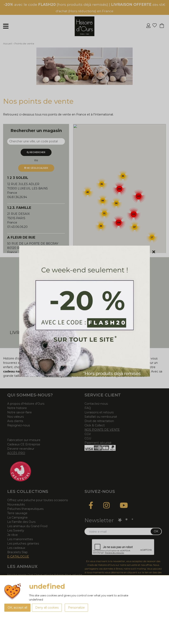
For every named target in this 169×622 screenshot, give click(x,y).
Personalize (76, 607)
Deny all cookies (47, 607)
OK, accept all (17, 607)
